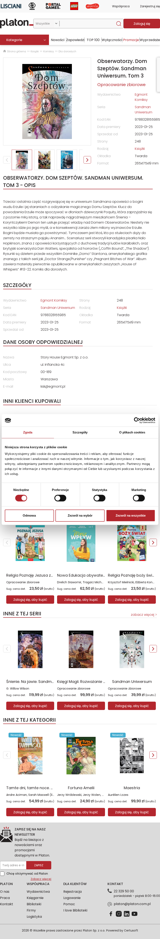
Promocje (131, 40)
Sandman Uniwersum (132, 681)
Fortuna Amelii (81, 787)
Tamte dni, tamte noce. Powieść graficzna (45, 787)
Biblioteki (34, 904)
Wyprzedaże (150, 40)
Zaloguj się (142, 23)
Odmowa (29, 515)
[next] (153, 542)
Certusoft (131, 930)
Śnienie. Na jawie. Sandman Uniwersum (42, 681)
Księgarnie (35, 897)
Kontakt (6, 904)
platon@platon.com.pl (132, 903)
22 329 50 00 (124, 891)
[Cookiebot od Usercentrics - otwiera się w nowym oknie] (137, 420)
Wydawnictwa (38, 891)
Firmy (31, 910)
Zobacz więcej (41, 879)
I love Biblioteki (75, 910)
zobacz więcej (142, 614)
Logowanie (72, 897)
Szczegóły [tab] (80, 432)
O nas (4, 891)
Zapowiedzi (75, 40)
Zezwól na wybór (80, 515)
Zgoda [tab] (27, 432)
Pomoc (69, 904)
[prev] (7, 542)
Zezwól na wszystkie (131, 515)
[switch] (60, 498)
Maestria (132, 787)
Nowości (57, 40)
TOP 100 (93, 40)
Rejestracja (72, 891)
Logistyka (34, 916)
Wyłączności (112, 40)
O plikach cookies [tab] (132, 432)
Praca (5, 897)
